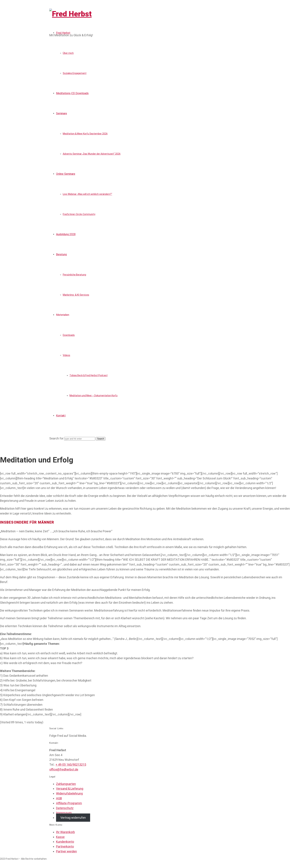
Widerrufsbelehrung (69, 793)
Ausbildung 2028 (66, 234)
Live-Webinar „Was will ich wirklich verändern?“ (87, 194)
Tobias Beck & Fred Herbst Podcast (88, 375)
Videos (66, 355)
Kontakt (61, 415)
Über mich (68, 53)
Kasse (60, 837)
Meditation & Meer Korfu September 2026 (85, 133)
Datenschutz (65, 808)
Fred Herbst (63, 32)
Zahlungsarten (66, 784)
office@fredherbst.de (63, 769)
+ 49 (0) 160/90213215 (71, 764)
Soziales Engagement (74, 73)
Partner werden (66, 851)
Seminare (61, 113)
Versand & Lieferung (69, 788)
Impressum (64, 812)
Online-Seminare (65, 173)
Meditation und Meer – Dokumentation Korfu (93, 395)
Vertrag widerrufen (73, 817)
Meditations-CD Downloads (72, 93)
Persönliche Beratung (74, 274)
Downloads (69, 335)
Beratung (61, 254)
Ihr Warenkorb (65, 832)
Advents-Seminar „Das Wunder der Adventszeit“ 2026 (91, 153)
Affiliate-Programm (69, 803)
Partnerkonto (65, 846)
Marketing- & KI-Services (76, 294)
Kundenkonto (65, 841)
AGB (59, 798)
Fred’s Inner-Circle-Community (79, 214)
